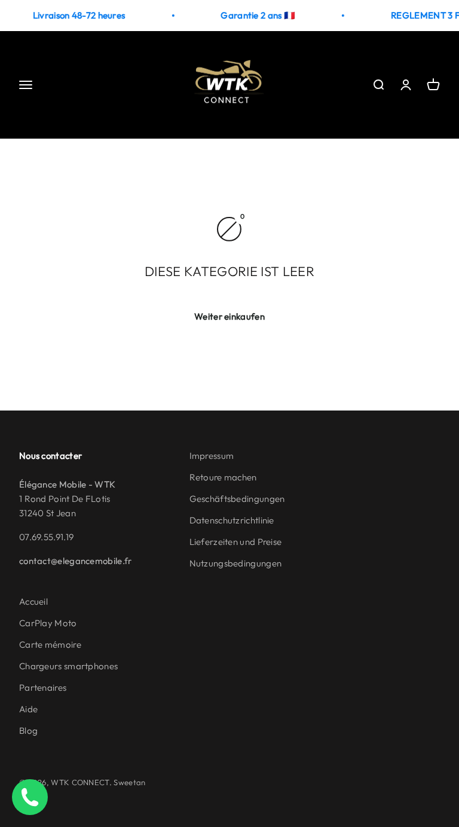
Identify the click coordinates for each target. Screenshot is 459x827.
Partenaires (42, 687)
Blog (28, 730)
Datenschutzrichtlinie (231, 520)
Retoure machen (223, 477)
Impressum (211, 455)
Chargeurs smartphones (68, 666)
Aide (28, 709)
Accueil (33, 601)
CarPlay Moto (48, 623)
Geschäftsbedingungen (237, 498)
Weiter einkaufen (229, 316)
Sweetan (129, 782)
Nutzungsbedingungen (235, 563)
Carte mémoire (50, 644)
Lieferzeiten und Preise (235, 541)
